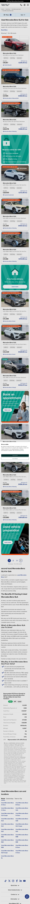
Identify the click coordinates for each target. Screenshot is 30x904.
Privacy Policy (21, 450)
